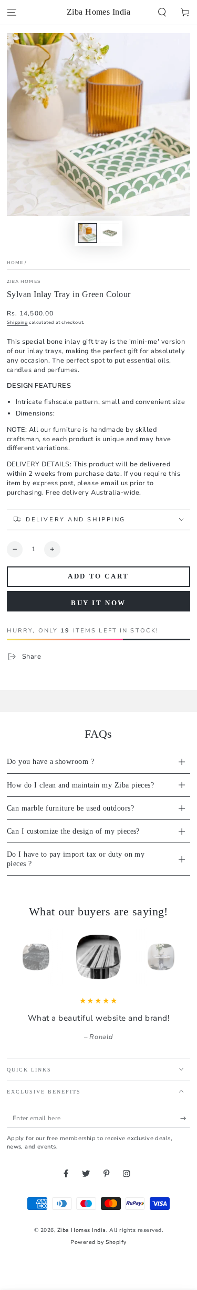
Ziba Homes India (81, 1230)
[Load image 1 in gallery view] (87, 233)
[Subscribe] (185, 1118)
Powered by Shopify (98, 1242)
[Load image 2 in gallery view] (109, 233)
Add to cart (98, 576)
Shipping (17, 322)
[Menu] (11, 12)
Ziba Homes (24, 281)
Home (15, 262)
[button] (162, 12)
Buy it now (98, 603)
